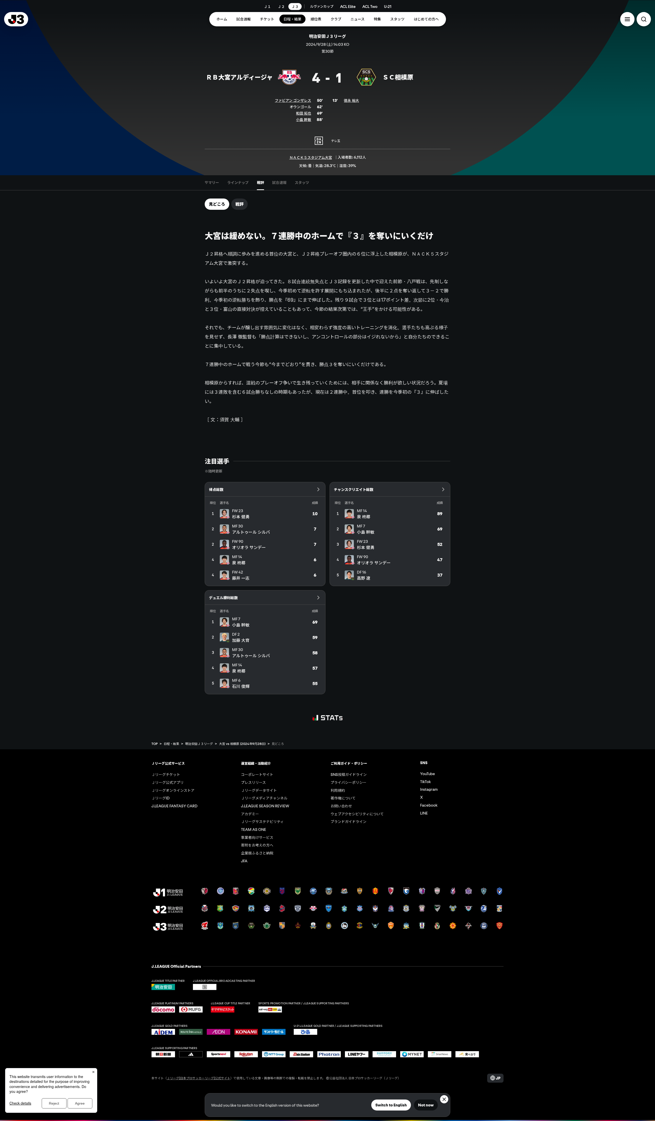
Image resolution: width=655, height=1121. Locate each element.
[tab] (212, 182)
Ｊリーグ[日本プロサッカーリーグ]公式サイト (198, 1078)
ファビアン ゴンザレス (293, 100)
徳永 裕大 (351, 100)
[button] (627, 19)
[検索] (644, 19)
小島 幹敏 (303, 119)
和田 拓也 (303, 113)
